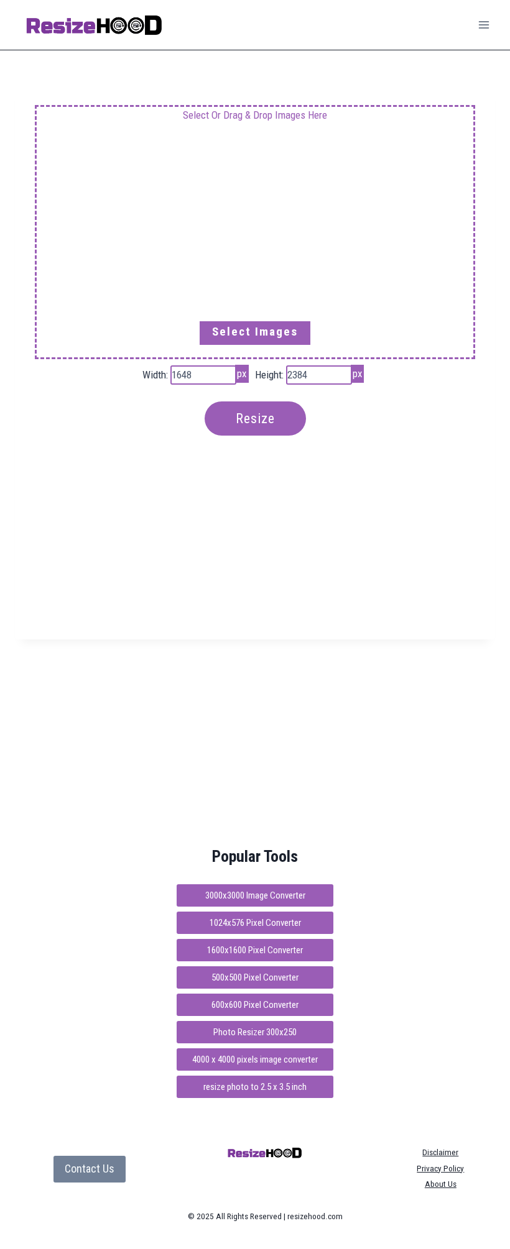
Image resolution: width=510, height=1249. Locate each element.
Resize (255, 418)
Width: (155, 374)
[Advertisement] (255, 231)
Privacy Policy (440, 1168)
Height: (269, 374)
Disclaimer (440, 1152)
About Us (441, 1184)
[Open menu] (483, 24)
